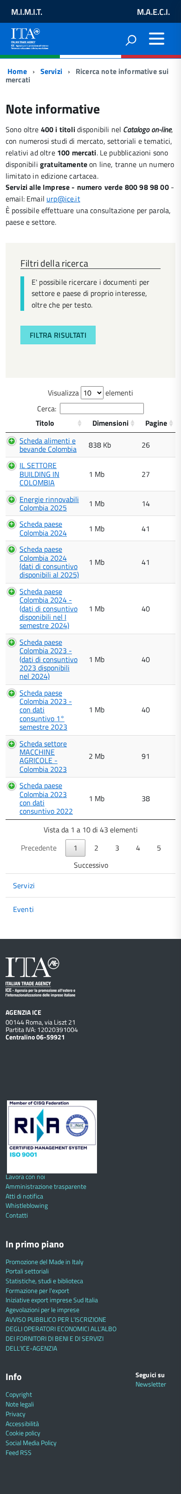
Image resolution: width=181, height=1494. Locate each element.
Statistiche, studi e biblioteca (44, 1281)
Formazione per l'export (37, 1290)
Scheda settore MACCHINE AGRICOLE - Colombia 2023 (43, 756)
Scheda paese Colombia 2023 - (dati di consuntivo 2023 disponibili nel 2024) (48, 659)
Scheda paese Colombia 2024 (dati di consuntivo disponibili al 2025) (49, 561)
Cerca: (46, 408)
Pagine (156, 423)
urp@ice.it (63, 198)
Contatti (17, 1215)
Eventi (23, 909)
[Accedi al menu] (156, 38)
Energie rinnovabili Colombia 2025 (49, 503)
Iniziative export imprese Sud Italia (52, 1300)
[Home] (29, 37)
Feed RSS (19, 1452)
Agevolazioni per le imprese (42, 1309)
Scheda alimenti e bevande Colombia (48, 445)
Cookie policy (23, 1433)
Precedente (39, 847)
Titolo (45, 423)
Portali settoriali (27, 1271)
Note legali (20, 1404)
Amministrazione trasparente (46, 1186)
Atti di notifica (24, 1196)
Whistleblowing (27, 1205)
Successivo (91, 865)
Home (16, 71)
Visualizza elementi (90, 392)
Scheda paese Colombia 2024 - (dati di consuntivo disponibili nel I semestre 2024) (48, 608)
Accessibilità (22, 1423)
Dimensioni (110, 423)
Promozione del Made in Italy (45, 1261)
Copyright (19, 1394)
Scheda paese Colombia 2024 (43, 528)
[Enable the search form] (130, 40)
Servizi (51, 71)
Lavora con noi (25, 1176)
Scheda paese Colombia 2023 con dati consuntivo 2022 (46, 798)
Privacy (16, 1414)
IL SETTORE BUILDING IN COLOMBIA (39, 474)
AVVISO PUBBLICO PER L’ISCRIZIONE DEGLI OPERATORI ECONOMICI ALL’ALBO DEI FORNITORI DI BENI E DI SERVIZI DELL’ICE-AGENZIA (61, 1333)
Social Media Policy (31, 1442)
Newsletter (151, 1384)
